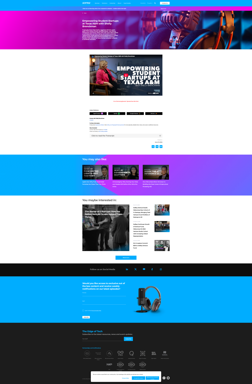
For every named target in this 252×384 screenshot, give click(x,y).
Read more (163, 8)
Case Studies (127, 3)
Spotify (115, 113)
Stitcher (153, 113)
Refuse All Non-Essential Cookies (152, 378)
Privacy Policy (125, 378)
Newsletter (143, 3)
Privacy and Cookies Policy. (96, 310)
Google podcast (134, 113)
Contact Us (165, 3)
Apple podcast (97, 113)
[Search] (155, 3)
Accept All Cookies (138, 378)
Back (85, 13)
